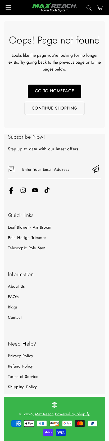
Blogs (13, 307)
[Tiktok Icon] (47, 192)
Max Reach (44, 414)
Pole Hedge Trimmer (27, 238)
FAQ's (13, 297)
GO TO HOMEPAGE (54, 91)
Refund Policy (20, 366)
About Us (16, 286)
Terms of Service (23, 376)
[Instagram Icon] (23, 192)
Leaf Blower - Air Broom (30, 227)
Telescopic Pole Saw (26, 248)
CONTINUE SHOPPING (54, 108)
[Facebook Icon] (11, 192)
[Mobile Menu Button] (8, 8)
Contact (15, 317)
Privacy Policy (20, 356)
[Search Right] (89, 8)
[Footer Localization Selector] (54, 405)
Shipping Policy (22, 387)
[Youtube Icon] (35, 192)
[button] (99, 8)
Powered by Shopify (72, 414)
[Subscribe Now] (95, 169)
